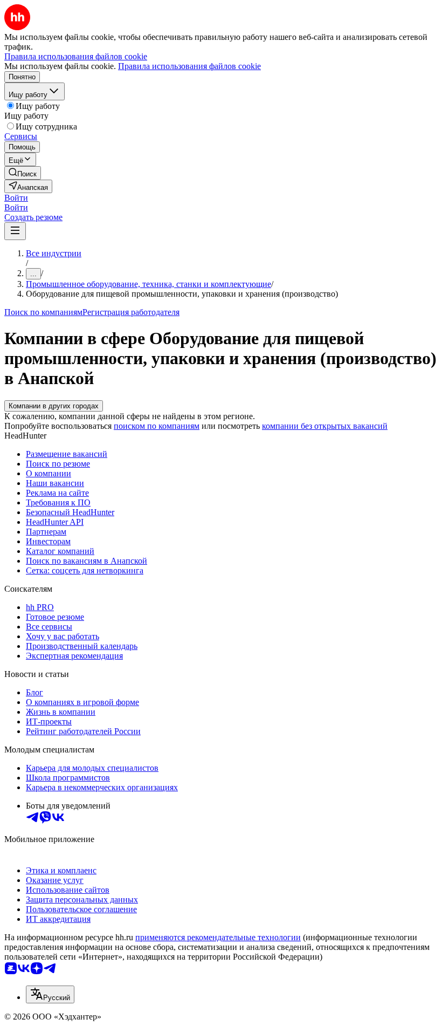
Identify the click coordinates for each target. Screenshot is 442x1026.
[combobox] (50, 994)
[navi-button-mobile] (15, 231)
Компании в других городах (54, 406)
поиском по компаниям (156, 425)
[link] (22, 173)
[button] (16, 197)
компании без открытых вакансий (325, 425)
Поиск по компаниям (43, 312)
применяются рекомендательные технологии (218, 937)
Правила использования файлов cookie (189, 66)
